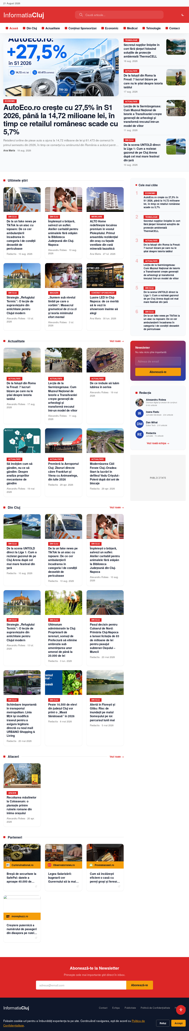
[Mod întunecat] (183, 15)
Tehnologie (153, 28)
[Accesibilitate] (181, 1010)
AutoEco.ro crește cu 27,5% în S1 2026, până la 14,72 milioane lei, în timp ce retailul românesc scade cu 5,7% (60, 119)
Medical (132, 28)
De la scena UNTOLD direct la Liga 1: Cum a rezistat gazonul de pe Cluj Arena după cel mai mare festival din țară (142, 152)
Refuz (163, 1023)
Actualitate (52, 28)
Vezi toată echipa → (158, 443)
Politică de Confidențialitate (155, 1007)
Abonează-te (158, 372)
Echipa (116, 1007)
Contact (174, 28)
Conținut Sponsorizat (82, 28)
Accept (179, 1023)
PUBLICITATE (158, 477)
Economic (111, 28)
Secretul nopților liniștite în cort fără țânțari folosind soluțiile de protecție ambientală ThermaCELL (141, 51)
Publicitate (130, 1007)
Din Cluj (32, 28)
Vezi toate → (117, 341)
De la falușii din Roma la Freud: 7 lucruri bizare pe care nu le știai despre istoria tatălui (143, 81)
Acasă (13, 28)
